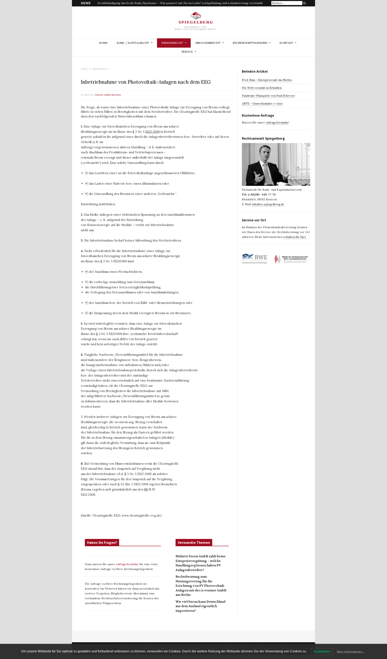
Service (187, 51)
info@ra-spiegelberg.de (268, 204)
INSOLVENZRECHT (208, 43)
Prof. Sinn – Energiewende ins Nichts (267, 80)
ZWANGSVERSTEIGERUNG (250, 43)
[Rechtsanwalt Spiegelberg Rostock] (195, 23)
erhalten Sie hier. (294, 237)
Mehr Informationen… (351, 651)
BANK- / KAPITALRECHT (133, 43)
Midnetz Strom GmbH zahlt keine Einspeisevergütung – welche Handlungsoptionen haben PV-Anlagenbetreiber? (174, 3)
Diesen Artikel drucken (108, 94)
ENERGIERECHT (172, 43)
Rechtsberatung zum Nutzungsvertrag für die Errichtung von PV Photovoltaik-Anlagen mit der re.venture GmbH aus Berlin (201, 586)
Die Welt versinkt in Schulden (262, 88)
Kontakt (286, 43)
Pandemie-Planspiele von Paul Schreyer (268, 95)
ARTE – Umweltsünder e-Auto (262, 103)
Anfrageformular (127, 564)
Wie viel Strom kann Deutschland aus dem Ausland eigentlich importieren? (200, 606)
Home (103, 43)
